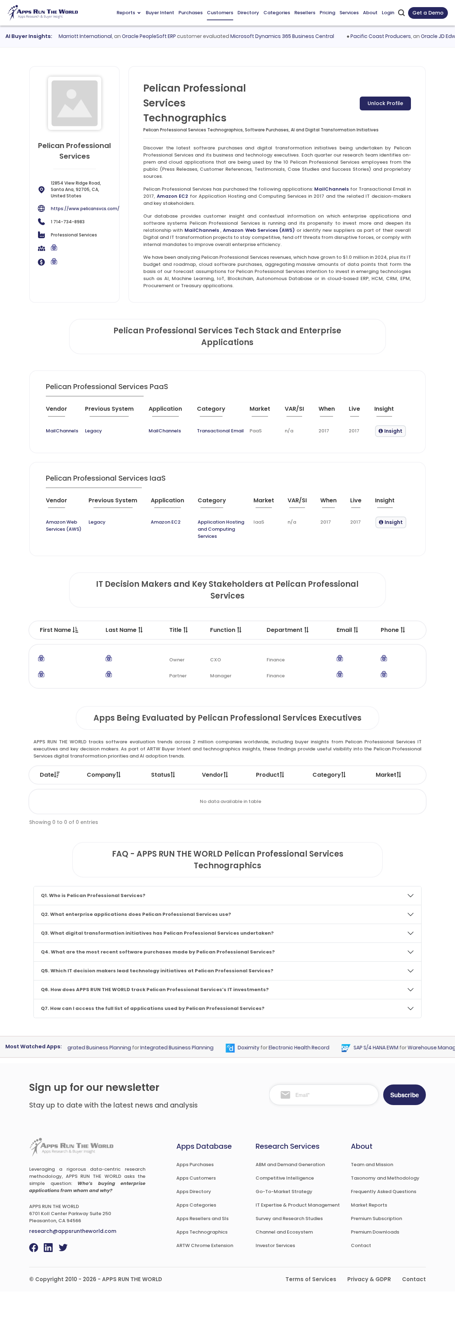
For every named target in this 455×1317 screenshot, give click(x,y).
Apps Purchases (195, 1164)
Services (349, 12)
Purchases (190, 12)
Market (386, 775)
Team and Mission (372, 1164)
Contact (361, 1245)
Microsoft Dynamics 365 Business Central (270, 36)
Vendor (212, 775)
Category (326, 775)
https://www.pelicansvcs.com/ (85, 209)
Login (388, 12)
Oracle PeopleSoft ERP (137, 36)
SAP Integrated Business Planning (77, 1047)
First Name (56, 630)
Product (267, 775)
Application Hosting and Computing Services (221, 529)
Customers (220, 12)
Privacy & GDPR (369, 1279)
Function (223, 630)
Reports (126, 12)
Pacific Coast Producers (368, 36)
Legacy (93, 430)
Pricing (327, 12)
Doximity (236, 1047)
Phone (390, 630)
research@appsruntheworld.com (72, 1231)
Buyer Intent (160, 12)
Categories (276, 12)
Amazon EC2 (172, 196)
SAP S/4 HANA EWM (364, 1047)
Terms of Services (310, 1279)
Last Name (122, 630)
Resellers (304, 12)
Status (160, 775)
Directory (248, 12)
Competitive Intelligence (285, 1178)
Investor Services (275, 1245)
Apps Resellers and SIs (202, 1218)
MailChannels (331, 189)
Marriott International (73, 36)
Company (101, 775)
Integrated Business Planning (165, 1047)
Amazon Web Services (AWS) (259, 230)
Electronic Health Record (287, 1047)
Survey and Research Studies (289, 1218)
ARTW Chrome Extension (204, 1245)
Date (47, 775)
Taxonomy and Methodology (385, 1178)
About (370, 12)
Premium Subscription (376, 1218)
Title (176, 630)
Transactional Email (220, 430)
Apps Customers (196, 1178)
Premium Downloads (375, 1232)
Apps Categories (196, 1205)
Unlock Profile (385, 103)
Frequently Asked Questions (383, 1191)
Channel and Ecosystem (284, 1232)
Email (345, 630)
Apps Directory (193, 1191)
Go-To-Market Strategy (284, 1191)
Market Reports (369, 1205)
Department (285, 630)
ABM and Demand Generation (290, 1164)
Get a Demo (428, 12)
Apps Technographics (202, 1232)
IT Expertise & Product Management (298, 1205)
